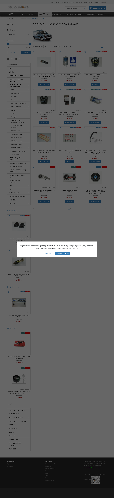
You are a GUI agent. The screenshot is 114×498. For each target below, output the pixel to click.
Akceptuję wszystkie (62, 253)
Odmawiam (48, 253)
